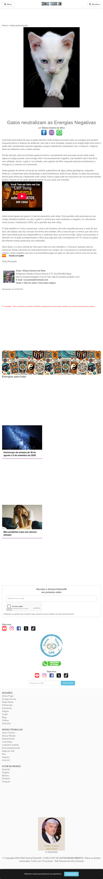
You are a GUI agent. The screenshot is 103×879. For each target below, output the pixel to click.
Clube (5, 714)
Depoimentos (8, 739)
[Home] (51, 645)
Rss (4, 754)
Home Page (7, 696)
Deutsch (6, 778)
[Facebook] (18, 628)
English (5, 772)
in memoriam (51, 852)
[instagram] (11, 628)
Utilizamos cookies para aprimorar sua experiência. (43, 874)
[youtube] (4, 628)
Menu (9, 4)
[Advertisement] (22, 401)
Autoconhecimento (19, 25)
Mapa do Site (8, 751)
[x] (26, 628)
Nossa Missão (9, 736)
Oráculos (6, 723)
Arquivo (5, 757)
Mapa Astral (7, 702)
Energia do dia (9, 699)
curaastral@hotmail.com (35, 280)
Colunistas (7, 742)
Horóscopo (7, 705)
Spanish (6, 769)
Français (6, 781)
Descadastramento (11, 748)
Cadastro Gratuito (10, 745)
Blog (4, 717)
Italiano (5, 775)
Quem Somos (8, 733)
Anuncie (6, 760)
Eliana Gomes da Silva (53, 128)
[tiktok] (33, 628)
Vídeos (5, 720)
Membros (95, 4)
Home (5, 25)
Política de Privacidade (42, 861)
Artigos (5, 711)
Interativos (7, 708)
